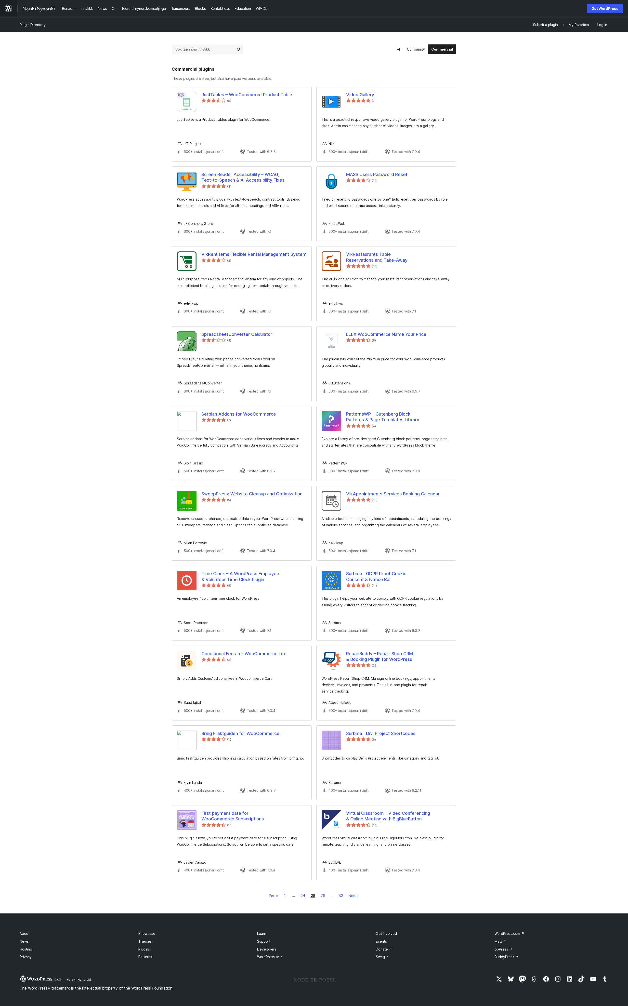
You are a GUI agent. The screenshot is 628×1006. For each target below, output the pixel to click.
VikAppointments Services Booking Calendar (393, 493)
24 (303, 895)
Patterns (145, 957)
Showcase (146, 933)
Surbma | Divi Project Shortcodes (381, 733)
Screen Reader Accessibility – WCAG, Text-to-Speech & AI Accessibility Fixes (243, 177)
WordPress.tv (270, 957)
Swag (382, 957)
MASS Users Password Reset (376, 174)
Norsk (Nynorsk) (78, 979)
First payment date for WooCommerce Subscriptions (232, 816)
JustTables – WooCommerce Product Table (246, 94)
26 (323, 895)
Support (263, 941)
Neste (354, 896)
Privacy (26, 957)
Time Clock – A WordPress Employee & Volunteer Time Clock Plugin (240, 576)
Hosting (26, 949)
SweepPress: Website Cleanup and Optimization (251, 493)
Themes (145, 941)
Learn (261, 933)
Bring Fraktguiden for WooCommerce (240, 733)
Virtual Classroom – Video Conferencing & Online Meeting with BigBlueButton (388, 816)
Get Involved (386, 933)
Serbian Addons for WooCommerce (238, 414)
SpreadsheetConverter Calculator (236, 334)
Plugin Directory (33, 25)
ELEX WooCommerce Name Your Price (386, 334)
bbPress (503, 949)
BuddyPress (506, 957)
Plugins (144, 949)
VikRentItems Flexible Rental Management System (253, 254)
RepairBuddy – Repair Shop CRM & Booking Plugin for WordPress (379, 656)
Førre (273, 896)
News (24, 941)
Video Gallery (360, 94)
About (24, 933)
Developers (266, 949)
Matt (500, 941)
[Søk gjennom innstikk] (238, 49)
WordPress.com (509, 933)
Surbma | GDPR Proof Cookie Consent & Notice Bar (376, 576)
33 (341, 895)
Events (381, 941)
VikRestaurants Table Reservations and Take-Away (376, 257)
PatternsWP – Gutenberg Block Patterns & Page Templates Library (382, 416)
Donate (384, 949)
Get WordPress (604, 8)
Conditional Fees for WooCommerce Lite (244, 653)
